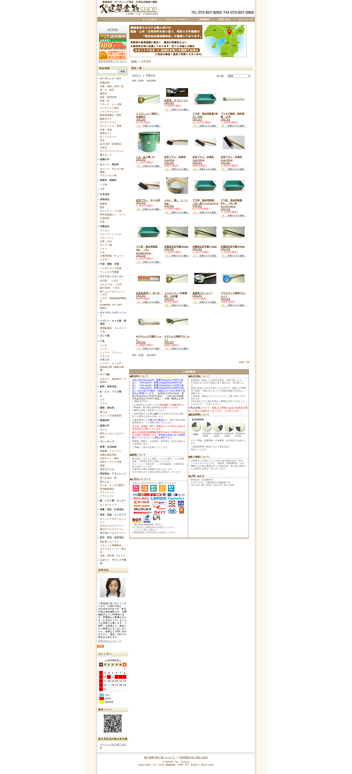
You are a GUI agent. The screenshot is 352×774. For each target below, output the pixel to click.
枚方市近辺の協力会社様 (112, 738)
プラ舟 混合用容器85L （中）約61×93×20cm (231, 203)
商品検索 (104, 68)
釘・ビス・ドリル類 (110, 391)
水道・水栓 (106, 129)
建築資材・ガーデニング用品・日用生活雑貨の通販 (129, 2)
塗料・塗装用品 (108, 386)
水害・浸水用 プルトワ (112, 555)
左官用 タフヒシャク (176, 100)
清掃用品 (104, 199)
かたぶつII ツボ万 (111, 284)
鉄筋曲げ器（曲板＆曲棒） (112, 368)
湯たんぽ (104, 481)
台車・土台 (106, 241)
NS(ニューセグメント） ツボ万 (113, 293)
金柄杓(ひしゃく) (202, 293)
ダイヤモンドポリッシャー (113, 314)
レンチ (103, 348)
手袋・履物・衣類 (109, 264)
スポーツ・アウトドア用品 (113, 561)
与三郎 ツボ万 (109, 280)
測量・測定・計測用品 (112, 509)
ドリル (103, 403)
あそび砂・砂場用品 (110, 144)
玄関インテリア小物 (110, 461)
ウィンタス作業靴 (109, 272)
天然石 (103, 147)
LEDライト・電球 (109, 458)
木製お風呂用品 (108, 454)
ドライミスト (107, 496)
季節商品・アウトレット (113, 473)
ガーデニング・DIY (110, 78)
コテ (102, 188)
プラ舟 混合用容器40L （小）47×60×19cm (146, 249)
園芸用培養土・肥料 (110, 115)
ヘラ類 (103, 184)
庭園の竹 (104, 159)
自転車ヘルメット (109, 541)
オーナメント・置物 (110, 126)
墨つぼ (103, 412)
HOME (134, 61)
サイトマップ (246, 19)
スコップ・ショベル (110, 234)
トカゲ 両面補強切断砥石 (113, 300)
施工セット (106, 154)
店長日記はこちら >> (110, 641)
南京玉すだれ (107, 469)
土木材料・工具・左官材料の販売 (141, 14)
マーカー (104, 230)
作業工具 (104, 359)
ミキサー (104, 259)
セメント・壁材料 (109, 164)
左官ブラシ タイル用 (148, 200)
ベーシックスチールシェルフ (113, 520)
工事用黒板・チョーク (112, 255)
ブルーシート (107, 237)
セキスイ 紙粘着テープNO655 (113, 380)
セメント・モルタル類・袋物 (113, 170)
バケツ (103, 248)
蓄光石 (103, 93)
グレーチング (107, 441)
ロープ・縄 (106, 245)
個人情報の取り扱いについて (159, 757)
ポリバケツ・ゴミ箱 (110, 211)
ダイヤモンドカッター (112, 276)
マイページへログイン (177, 19)
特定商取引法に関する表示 (193, 757)
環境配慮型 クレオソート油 (113, 330)
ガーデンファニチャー (112, 151)
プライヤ (104, 356)
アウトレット (107, 492)
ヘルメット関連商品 (110, 545)
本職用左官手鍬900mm (176, 246)
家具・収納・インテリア (113, 514)
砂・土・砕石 (107, 89)
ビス (102, 399)
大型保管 (104, 218)
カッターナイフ (108, 504)
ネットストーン (108, 136)
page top (244, 362)
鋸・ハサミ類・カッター (113, 500)
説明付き (137, 75)
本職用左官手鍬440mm (233, 246)
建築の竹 (104, 425)
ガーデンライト (108, 122)
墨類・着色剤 (107, 407)
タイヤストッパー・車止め (113, 550)
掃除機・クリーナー (110, 451)
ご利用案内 (204, 19)
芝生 (102, 140)
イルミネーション (109, 111)
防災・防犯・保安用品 (112, 537)
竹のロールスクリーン (112, 525)
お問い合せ (224, 19)
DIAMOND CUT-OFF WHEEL (111, 306)
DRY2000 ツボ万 (110, 288)
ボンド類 (104, 335)
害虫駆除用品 (107, 488)
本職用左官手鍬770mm (204, 246)
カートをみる (149, 19)
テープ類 (104, 374)
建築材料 (104, 420)
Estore (185, 761)
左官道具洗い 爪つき (149, 293)
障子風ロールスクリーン (113, 532)
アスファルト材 (108, 175)
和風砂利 (104, 82)
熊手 (102, 207)
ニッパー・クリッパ (110, 352)
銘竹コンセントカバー (112, 433)
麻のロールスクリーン (112, 529)
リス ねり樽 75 (145, 157)
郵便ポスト (106, 118)
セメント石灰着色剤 (110, 415)
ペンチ (103, 345)
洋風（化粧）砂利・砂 (112, 86)
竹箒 (102, 221)
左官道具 (104, 194)
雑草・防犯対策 (108, 97)
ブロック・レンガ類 (110, 104)
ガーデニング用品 (109, 108)
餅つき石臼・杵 (108, 478)
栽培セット (106, 133)
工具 (102, 341)
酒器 (102, 465)
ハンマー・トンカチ (110, 363)
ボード (103, 429)
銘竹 (102, 437)
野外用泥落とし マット (113, 214)
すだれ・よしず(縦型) (112, 485)
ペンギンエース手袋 (110, 268)
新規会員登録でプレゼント (112, 61)
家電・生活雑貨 (108, 446)
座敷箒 (103, 203)
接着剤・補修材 (108, 180)
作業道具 (104, 226)
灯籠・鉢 (104, 100)
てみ (102, 252)
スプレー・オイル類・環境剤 (113, 322)
